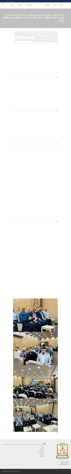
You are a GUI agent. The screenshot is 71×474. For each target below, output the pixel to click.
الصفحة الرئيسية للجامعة (10, 1)
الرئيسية (61, 4)
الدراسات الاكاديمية (29, 4)
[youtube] (64, 1)
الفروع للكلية (47, 4)
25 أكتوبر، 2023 (62, 22)
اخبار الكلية (56, 22)
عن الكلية (54, 4)
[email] (68, 1)
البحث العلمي (20, 4)
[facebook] (66, 1)
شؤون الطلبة (12, 4)
